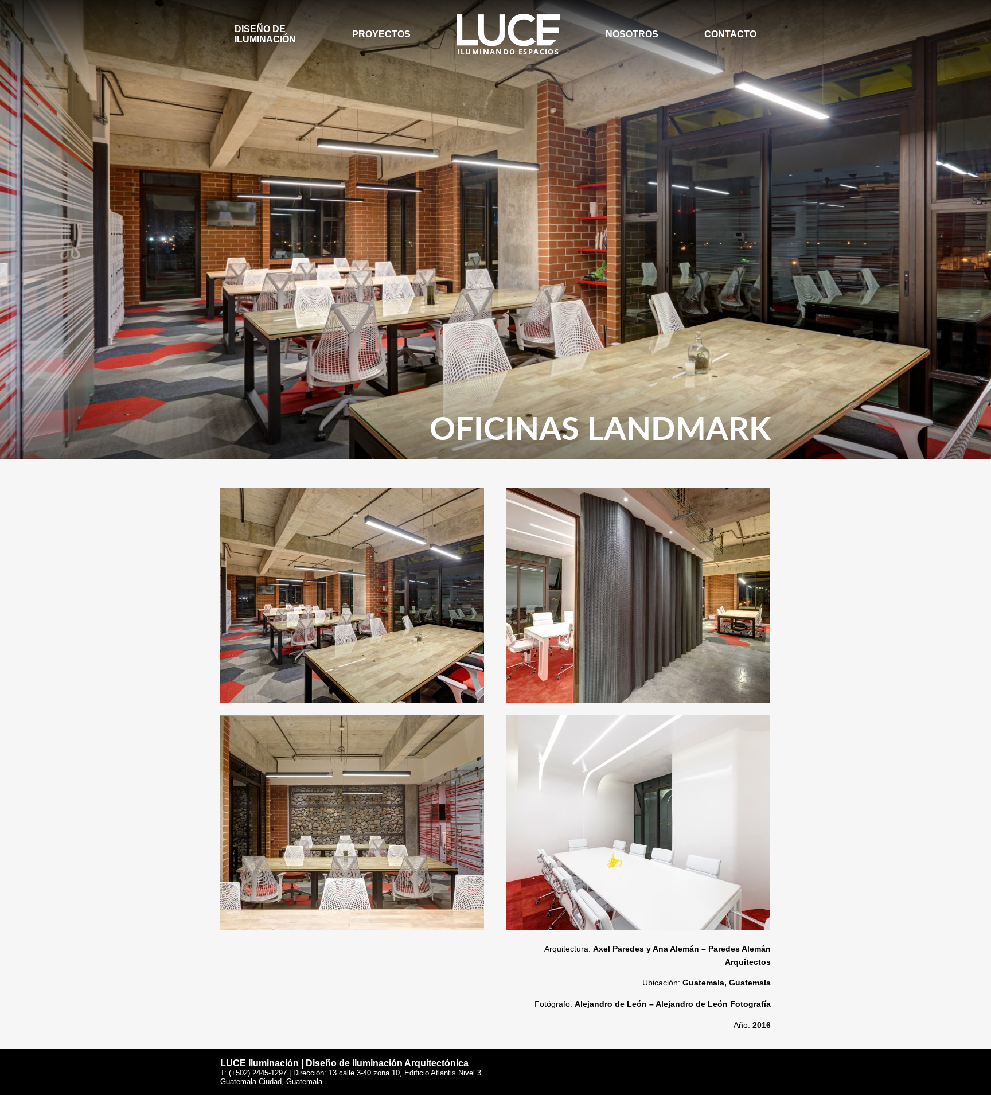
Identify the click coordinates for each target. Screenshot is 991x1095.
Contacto (730, 34)
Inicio (470, 19)
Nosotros (632, 34)
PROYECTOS (381, 34)
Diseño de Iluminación (265, 34)
